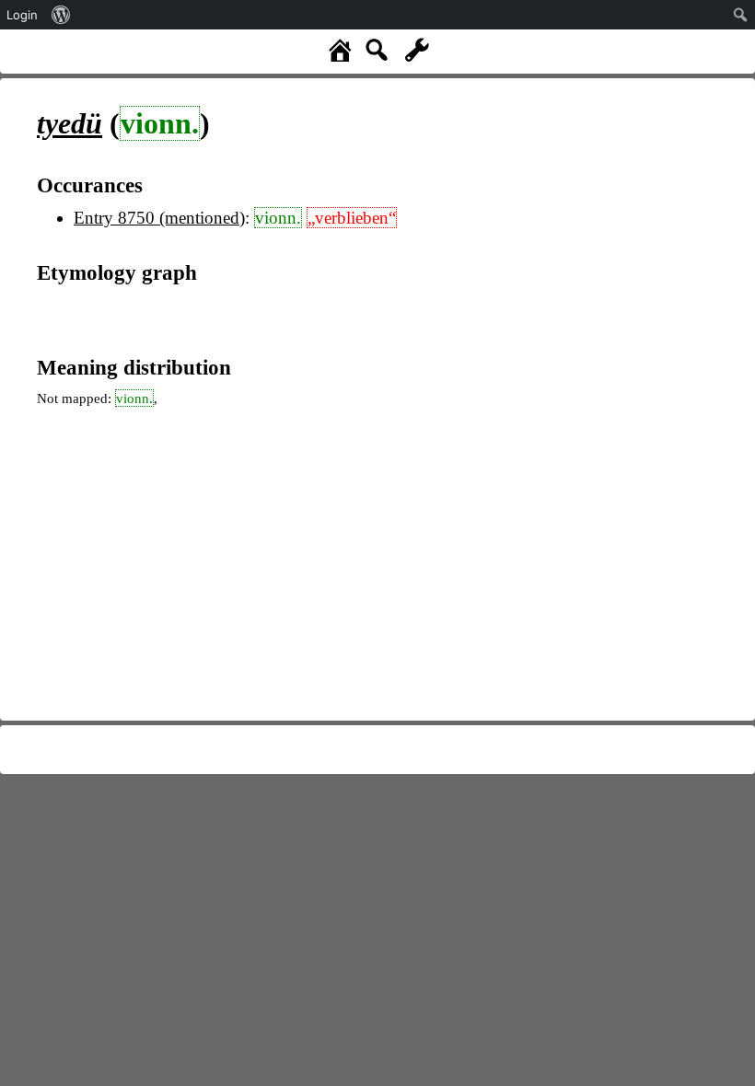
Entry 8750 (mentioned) (159, 217)
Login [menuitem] (22, 14)
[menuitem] (61, 14)
